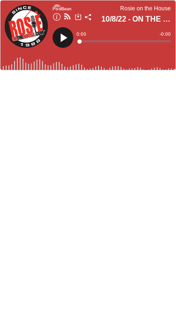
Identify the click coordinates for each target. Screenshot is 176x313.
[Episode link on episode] (26, 26)
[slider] (124, 41)
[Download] (78, 18)
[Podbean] (62, 6)
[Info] (57, 18)
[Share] (88, 18)
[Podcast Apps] (67, 18)
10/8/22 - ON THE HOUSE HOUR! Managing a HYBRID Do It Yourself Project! (136, 19)
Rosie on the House (145, 8)
